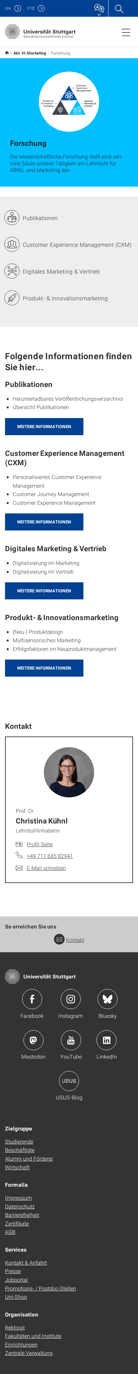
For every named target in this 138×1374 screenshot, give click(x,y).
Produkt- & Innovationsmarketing (65, 298)
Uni (8, 8)
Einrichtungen (21, 1344)
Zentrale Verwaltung (29, 1352)
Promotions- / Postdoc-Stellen (40, 1288)
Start (7, 52)
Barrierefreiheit (22, 1214)
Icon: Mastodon (33, 1040)
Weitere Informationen (44, 426)
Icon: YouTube (71, 1040)
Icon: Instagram (71, 999)
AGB (10, 1231)
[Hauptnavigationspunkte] (126, 32)
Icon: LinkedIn (106, 1040)
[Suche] (119, 8)
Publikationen (40, 218)
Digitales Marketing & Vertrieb (61, 271)
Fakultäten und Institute (33, 1335)
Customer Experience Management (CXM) (77, 245)
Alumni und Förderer (29, 1158)
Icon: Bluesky (107, 999)
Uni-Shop (16, 1296)
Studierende (19, 1141)
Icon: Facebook (32, 999)
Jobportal (16, 1279)
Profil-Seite (40, 844)
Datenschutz (20, 1206)
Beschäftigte (19, 1149)
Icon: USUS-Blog (69, 1081)
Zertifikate (17, 1223)
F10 (30, 8)
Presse (13, 1270)
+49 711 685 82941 (50, 855)
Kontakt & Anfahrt (26, 1262)
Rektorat (15, 1327)
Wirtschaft (17, 1167)
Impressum (18, 1197)
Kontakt (75, 939)
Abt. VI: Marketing (29, 53)
